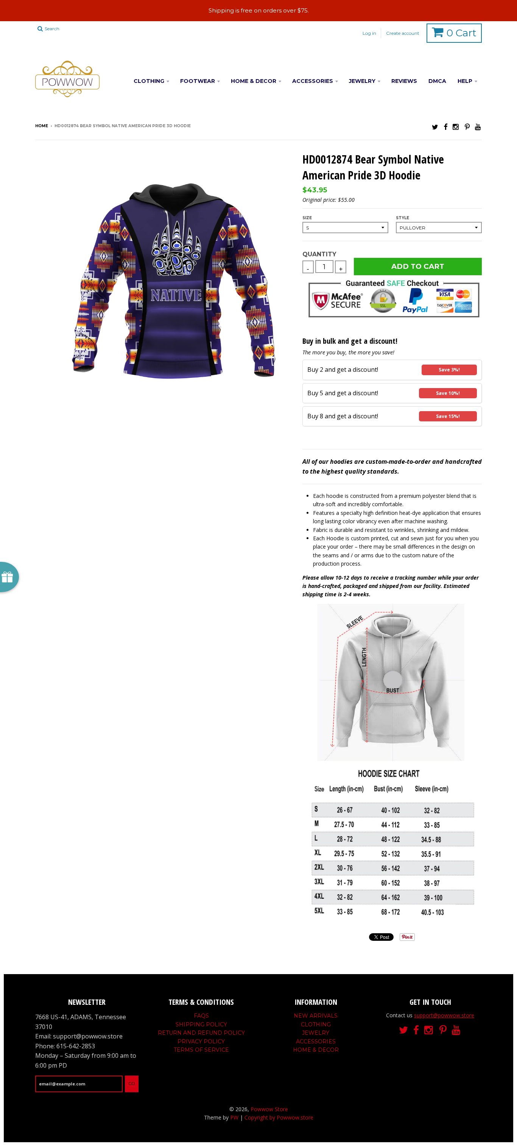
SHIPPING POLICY (201, 1024)
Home (41, 125)
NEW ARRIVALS (316, 1015)
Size (307, 217)
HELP (465, 81)
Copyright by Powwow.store (278, 1117)
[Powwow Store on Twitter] (435, 126)
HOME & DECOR (253, 81)
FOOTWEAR (197, 81)
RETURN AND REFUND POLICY (201, 1032)
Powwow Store (269, 1109)
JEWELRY (362, 81)
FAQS (201, 1015)
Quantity (319, 254)
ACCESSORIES (312, 81)
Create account (402, 33)
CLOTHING (149, 81)
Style (402, 217)
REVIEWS (404, 81)
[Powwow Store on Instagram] (456, 126)
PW (234, 1117)
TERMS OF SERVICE (201, 1049)
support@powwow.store (444, 1015)
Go (132, 1083)
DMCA (437, 81)
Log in (369, 33)
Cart (462, 33)
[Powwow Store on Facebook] (445, 126)
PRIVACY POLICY (201, 1041)
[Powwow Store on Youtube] (478, 126)
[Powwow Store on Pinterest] (467, 126)
